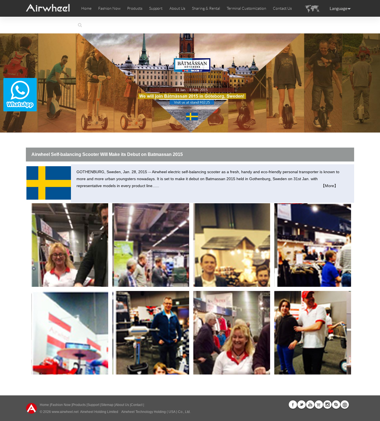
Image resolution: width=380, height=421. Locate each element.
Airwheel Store (319, 404)
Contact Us (282, 8)
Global (344, 404)
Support (155, 8)
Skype (336, 404)
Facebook (293, 404)
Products (134, 8)
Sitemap (107, 405)
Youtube (310, 404)
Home (86, 8)
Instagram (327, 404)
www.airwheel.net (65, 412)
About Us (122, 405)
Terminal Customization (246, 8)
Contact (136, 405)
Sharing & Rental (206, 8)
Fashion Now (61, 405)
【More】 (329, 185)
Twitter (301, 404)
